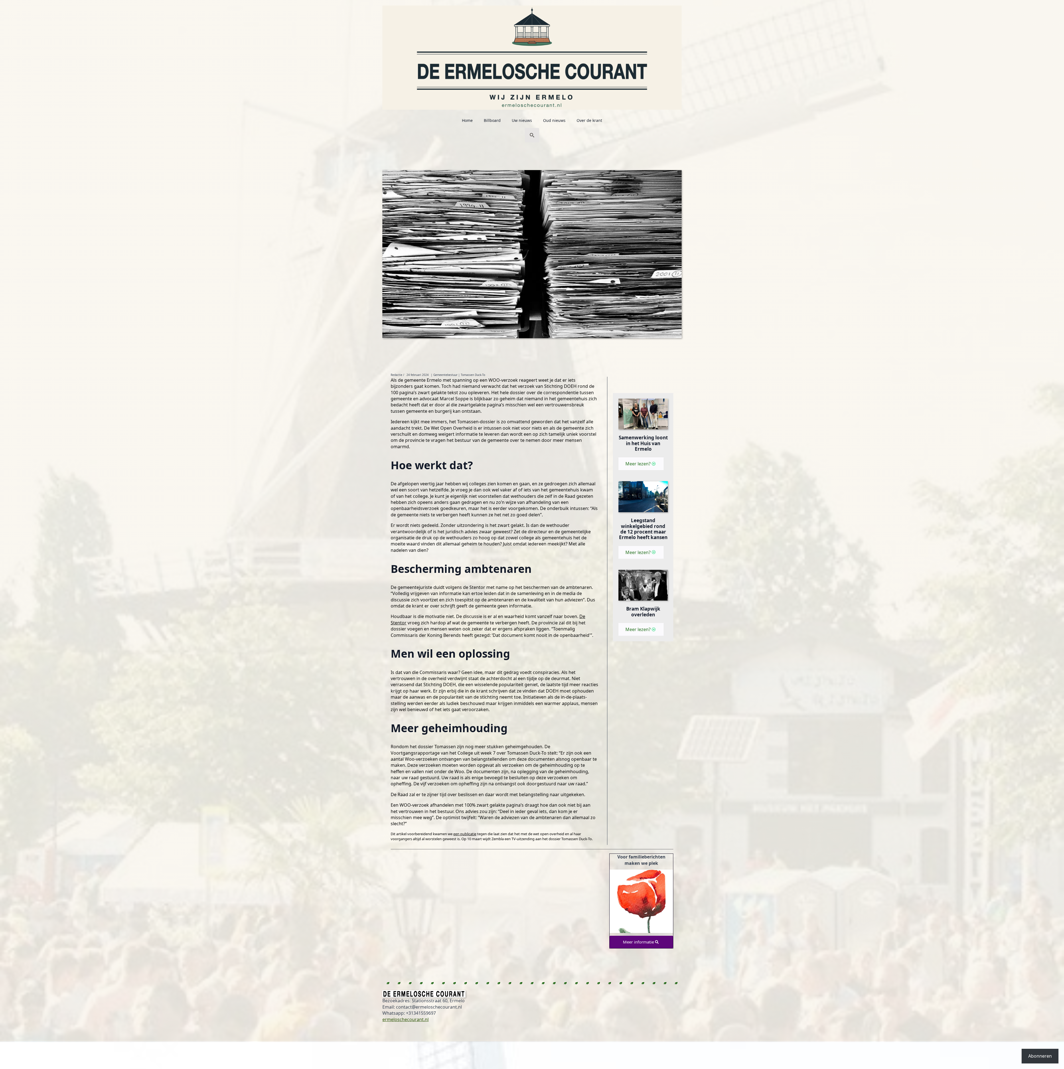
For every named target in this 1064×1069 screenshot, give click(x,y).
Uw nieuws (522, 120)
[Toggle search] (532, 135)
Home (467, 120)
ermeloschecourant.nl (405, 1019)
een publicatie (464, 833)
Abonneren (1040, 1056)
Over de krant (589, 120)
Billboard (492, 120)
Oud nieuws (554, 120)
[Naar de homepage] (532, 55)
